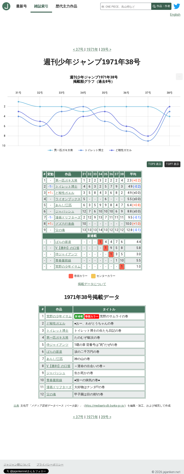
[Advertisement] (92, 31)
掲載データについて (92, 284)
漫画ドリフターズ (59, 387)
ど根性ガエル (55, 323)
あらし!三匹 (54, 359)
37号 (80, 49)
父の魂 (51, 394)
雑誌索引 (41, 6)
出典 (16, 405)
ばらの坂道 (54, 351)
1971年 (92, 49)
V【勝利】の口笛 (58, 366)
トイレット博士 (57, 330)
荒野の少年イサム (59, 316)
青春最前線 (54, 380)
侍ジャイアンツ (57, 344)
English (175, 14)
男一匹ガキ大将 (57, 337)
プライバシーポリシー (50, 464)
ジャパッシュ (55, 373)
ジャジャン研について (17, 464)
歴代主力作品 (66, 6)
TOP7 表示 (172, 164)
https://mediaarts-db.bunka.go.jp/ (105, 405)
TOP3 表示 (154, 164)
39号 (105, 49)
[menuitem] (179, 76)
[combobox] (125, 6)
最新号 (21, 6)
